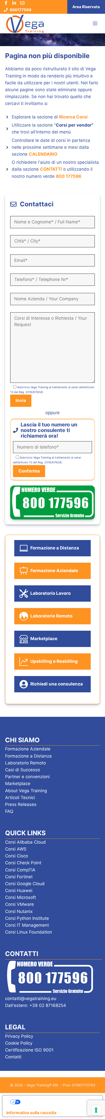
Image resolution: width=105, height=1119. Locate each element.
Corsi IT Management (27, 925)
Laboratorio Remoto (25, 762)
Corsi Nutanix (19, 911)
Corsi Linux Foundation (28, 932)
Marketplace (17, 783)
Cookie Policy (18, 1043)
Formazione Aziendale (27, 748)
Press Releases (20, 804)
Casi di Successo (22, 769)
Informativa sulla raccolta (31, 1112)
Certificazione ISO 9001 (29, 1050)
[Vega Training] (25, 23)
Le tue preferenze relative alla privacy (58, 1102)
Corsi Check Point (23, 862)
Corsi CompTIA (20, 869)
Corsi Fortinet (19, 876)
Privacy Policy (19, 1036)
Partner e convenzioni (27, 776)
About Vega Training (26, 790)
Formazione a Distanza (28, 756)
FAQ (9, 811)
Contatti (13, 1056)
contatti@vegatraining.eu (30, 998)
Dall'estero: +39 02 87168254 (35, 1005)
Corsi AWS (16, 849)
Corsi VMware (19, 904)
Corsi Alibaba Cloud (25, 842)
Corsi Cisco (16, 855)
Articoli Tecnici (20, 797)
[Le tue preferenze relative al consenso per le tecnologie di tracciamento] (96, 1110)
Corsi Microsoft (20, 897)
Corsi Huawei (18, 890)
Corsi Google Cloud (25, 883)
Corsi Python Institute (27, 918)
